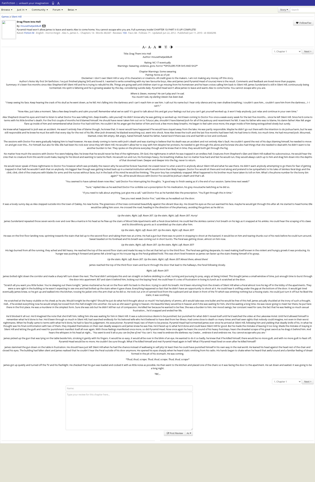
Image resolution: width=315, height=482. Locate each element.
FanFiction (8, 3)
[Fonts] (155, 47)
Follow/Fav (305, 22)
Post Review (176, 433)
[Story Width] (160, 47)
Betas (71, 9)
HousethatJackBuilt (31, 26)
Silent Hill (16, 16)
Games (5, 16)
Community (39, 9)
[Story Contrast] (171, 47)
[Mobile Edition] (53, 3)
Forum (57, 9)
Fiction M (29, 32)
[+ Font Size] (143, 47)
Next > (307, 51)
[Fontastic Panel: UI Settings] (58, 3)
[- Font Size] (149, 47)
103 (125, 32)
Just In (21, 9)
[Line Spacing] (166, 47)
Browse (6, 9)
